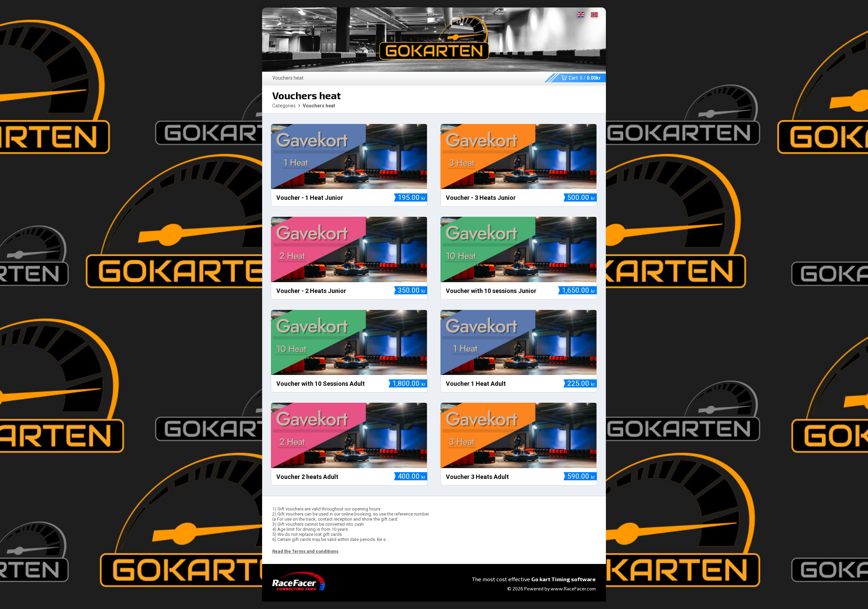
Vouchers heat (287, 78)
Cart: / (585, 78)
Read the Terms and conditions (305, 551)
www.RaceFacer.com (573, 588)
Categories (284, 105)
